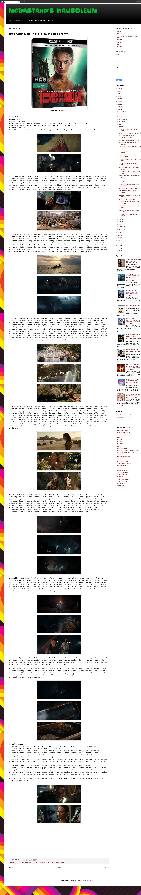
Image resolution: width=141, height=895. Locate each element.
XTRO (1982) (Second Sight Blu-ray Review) (129, 140)
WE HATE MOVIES (121, 486)
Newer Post (12, 868)
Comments (121, 418)
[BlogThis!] (30, 860)
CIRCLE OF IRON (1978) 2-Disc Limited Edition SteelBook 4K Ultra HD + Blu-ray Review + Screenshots (133, 367)
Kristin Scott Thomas (36, 862)
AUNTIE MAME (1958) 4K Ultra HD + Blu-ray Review (133, 306)
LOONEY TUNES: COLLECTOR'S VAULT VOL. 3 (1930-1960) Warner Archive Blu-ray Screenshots (132, 382)
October (121, 116)
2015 (119, 238)
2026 (119, 88)
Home (59, 868)
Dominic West (28, 862)
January (121, 229)
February (121, 227)
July (120, 124)
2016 (119, 235)
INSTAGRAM (120, 40)
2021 (119, 101)
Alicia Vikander (16, 862)
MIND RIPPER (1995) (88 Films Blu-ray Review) (130, 133)
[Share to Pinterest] (36, 860)
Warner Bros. (64, 862)
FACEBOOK (119, 34)
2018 (119, 109)
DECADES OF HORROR (122, 435)
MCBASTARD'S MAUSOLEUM (53, 11)
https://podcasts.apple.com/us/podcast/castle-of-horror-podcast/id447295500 (128, 451)
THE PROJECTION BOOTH (122, 481)
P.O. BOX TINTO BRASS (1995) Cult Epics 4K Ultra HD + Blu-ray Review (133, 351)
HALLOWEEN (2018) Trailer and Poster (128, 199)
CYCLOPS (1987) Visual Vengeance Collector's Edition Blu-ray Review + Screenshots (132, 293)
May (120, 219)
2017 (119, 232)
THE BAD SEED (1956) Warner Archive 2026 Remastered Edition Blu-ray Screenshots (133, 336)
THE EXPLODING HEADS (122, 474)
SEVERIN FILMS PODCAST (122, 465)
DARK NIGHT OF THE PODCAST (123, 433)
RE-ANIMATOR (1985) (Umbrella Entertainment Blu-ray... (126, 136)
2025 (119, 91)
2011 (119, 248)
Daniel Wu (22, 862)
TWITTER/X (119, 42)
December (122, 111)
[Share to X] (32, 860)
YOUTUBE (119, 31)
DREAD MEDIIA (120, 437)
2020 (119, 104)
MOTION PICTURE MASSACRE (123, 457)
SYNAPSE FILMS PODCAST (123, 470)
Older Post (106, 868)
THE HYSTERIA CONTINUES (123, 479)
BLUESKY (119, 44)
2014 (119, 240)
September (122, 119)
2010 (119, 250)
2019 (119, 106)
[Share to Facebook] (34, 860)
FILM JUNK (119, 439)
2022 (119, 99)
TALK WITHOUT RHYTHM (122, 472)
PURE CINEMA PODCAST (122, 461)
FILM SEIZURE (120, 444)
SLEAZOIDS (119, 468)
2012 (119, 245)
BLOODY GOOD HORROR (122, 430)
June (120, 127)
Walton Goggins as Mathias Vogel (54, 862)
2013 (119, 243)
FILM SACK (119, 441)
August (121, 122)
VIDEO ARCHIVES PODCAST (123, 483)
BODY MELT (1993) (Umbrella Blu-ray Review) (129, 188)
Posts (119, 414)
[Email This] (27, 860)
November (122, 114)
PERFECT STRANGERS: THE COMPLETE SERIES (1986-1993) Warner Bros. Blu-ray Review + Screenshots (133, 321)
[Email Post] (24, 860)
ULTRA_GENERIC (77, 881)
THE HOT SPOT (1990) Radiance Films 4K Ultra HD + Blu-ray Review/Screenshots (133, 261)
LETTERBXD (119, 46)
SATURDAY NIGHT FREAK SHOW (124, 463)
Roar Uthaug (43, 862)
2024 (119, 94)
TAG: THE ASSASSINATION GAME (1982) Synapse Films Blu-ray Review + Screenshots (133, 395)
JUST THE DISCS (120, 454)
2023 (119, 96)
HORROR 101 (119, 446)
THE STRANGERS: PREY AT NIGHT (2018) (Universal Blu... (127, 155)
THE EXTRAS (120, 477)
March (121, 224)
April (120, 221)
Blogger (90, 881)
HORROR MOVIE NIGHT (122, 448)
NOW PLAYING (120, 459)
